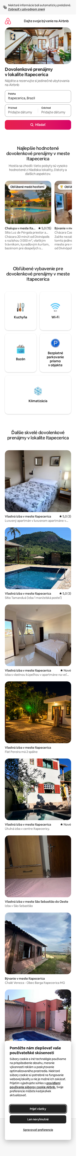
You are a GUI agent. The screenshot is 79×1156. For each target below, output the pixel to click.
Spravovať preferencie (38, 1130)
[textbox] (21, 112)
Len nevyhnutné (38, 1119)
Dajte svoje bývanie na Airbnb (46, 21)
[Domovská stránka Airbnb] (8, 21)
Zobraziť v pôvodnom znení (26, 9)
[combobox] (38, 98)
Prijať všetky (38, 1109)
